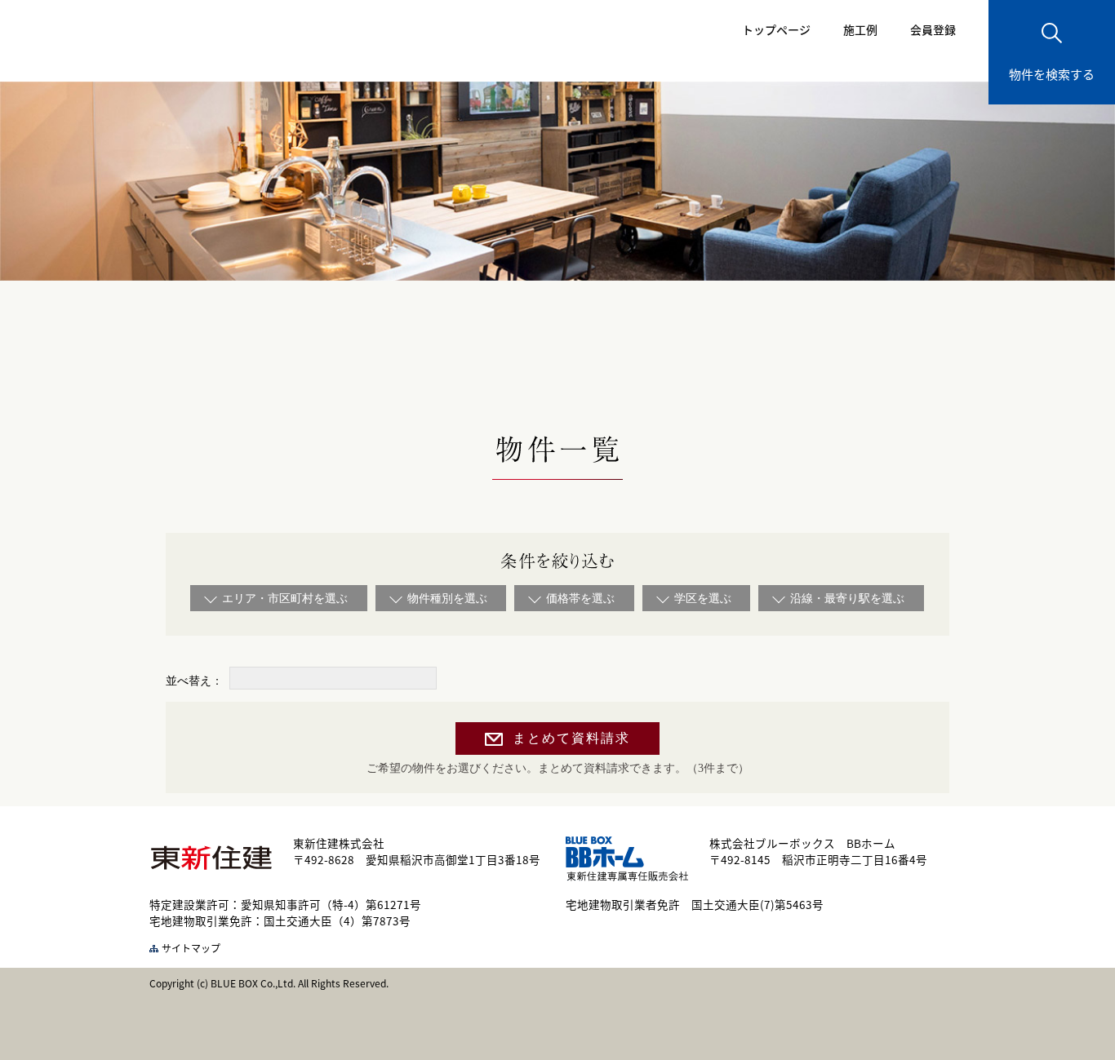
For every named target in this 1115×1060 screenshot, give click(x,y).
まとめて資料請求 (571, 738)
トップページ (776, 29)
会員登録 (933, 29)
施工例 (860, 29)
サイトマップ (191, 948)
